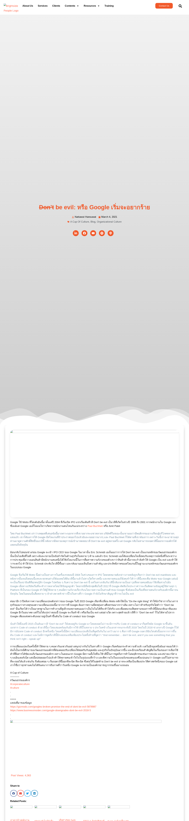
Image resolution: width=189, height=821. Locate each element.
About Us (27, 6)
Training (109, 6)
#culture (14, 687)
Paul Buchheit (95, 526)
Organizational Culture (109, 221)
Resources (90, 6)
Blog (93, 221)
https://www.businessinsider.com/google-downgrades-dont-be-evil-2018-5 (50, 710)
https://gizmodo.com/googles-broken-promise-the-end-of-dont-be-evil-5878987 (53, 706)
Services (43, 6)
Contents (70, 6)
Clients (56, 6)
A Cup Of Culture (79, 221)
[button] (13, 793)
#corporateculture (20, 684)
